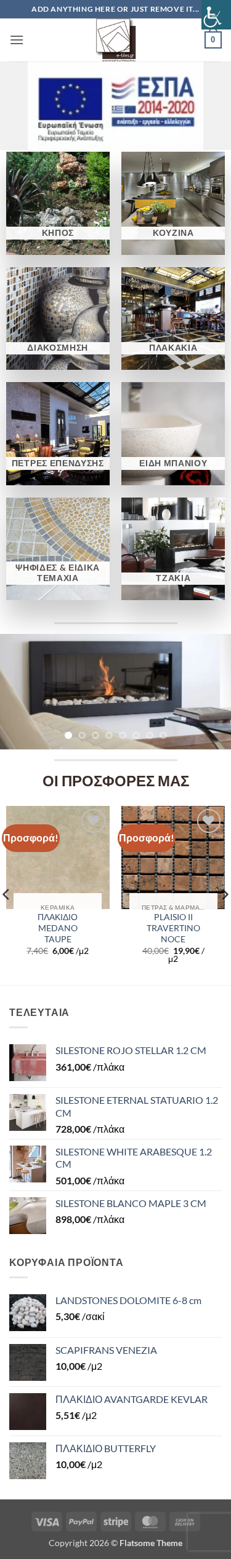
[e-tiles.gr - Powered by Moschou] (115, 39)
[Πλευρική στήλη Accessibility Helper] (216, 14)
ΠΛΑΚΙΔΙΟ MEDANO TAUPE (58, 928)
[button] (16, 40)
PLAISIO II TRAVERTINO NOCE (173, 928)
